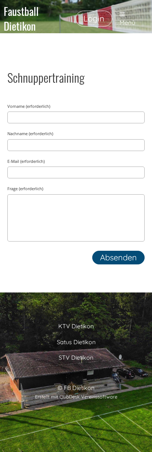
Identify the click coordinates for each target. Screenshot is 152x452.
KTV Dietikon (76, 326)
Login (93, 18)
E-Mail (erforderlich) (26, 161)
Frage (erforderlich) (25, 188)
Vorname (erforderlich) (28, 106)
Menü (127, 22)
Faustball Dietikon (21, 19)
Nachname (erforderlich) (30, 133)
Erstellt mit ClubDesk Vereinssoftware (76, 397)
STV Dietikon (76, 357)
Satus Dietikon (76, 342)
